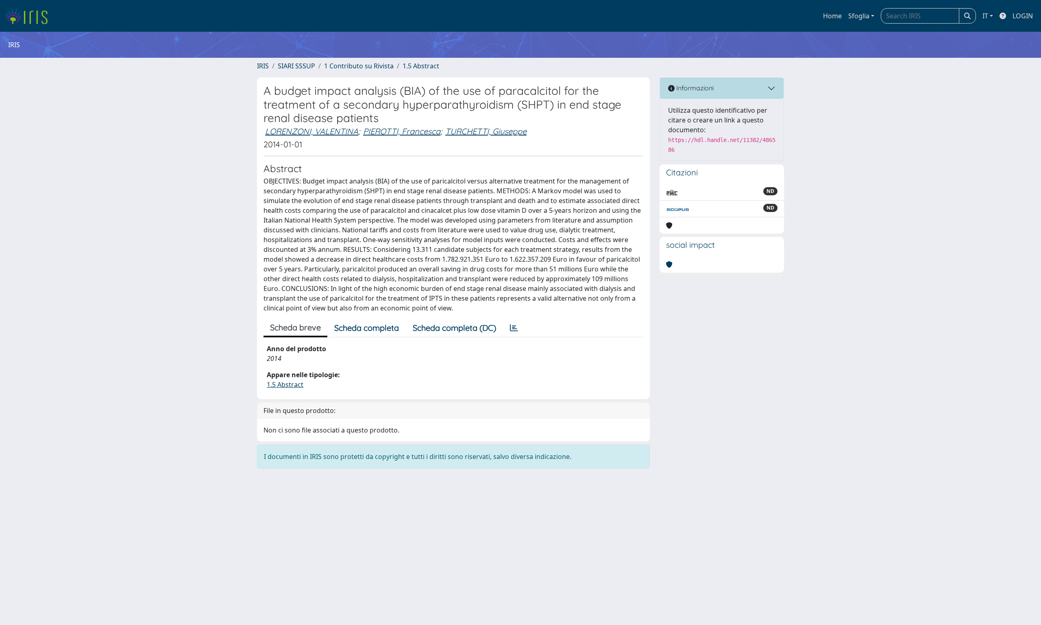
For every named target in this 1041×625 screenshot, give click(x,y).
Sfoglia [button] (858, 15)
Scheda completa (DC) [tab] (454, 328)
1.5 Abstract (421, 65)
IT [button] (985, 15)
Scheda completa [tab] (366, 328)
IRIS (263, 65)
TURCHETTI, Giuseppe (486, 131)
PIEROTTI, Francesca (401, 131)
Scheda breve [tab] (295, 327)
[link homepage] (29, 16)
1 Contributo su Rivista (359, 65)
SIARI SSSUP (296, 65)
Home (832, 15)
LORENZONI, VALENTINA (311, 131)
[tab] (514, 328)
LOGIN (1023, 15)
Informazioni (694, 88)
